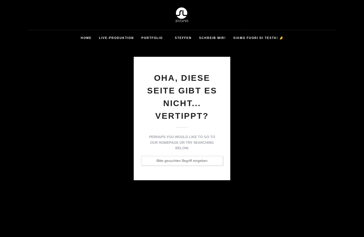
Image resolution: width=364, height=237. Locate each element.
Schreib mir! (212, 38)
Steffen (183, 38)
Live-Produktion (116, 38)
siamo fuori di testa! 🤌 (258, 38)
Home (86, 38)
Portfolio (152, 38)
